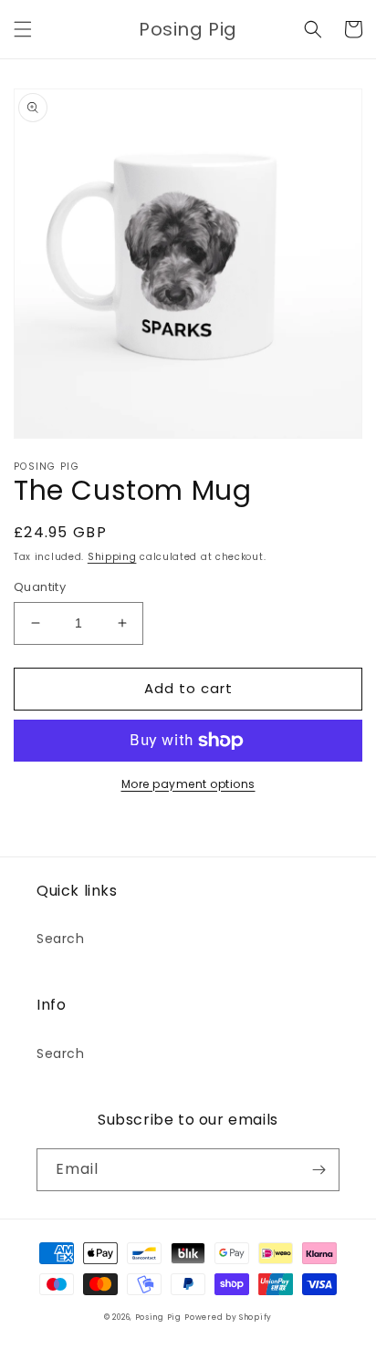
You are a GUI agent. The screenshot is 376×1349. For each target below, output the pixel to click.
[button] (23, 29)
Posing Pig (158, 1317)
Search (61, 938)
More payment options (188, 784)
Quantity (40, 587)
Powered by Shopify (228, 1317)
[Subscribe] (318, 1169)
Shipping (112, 557)
